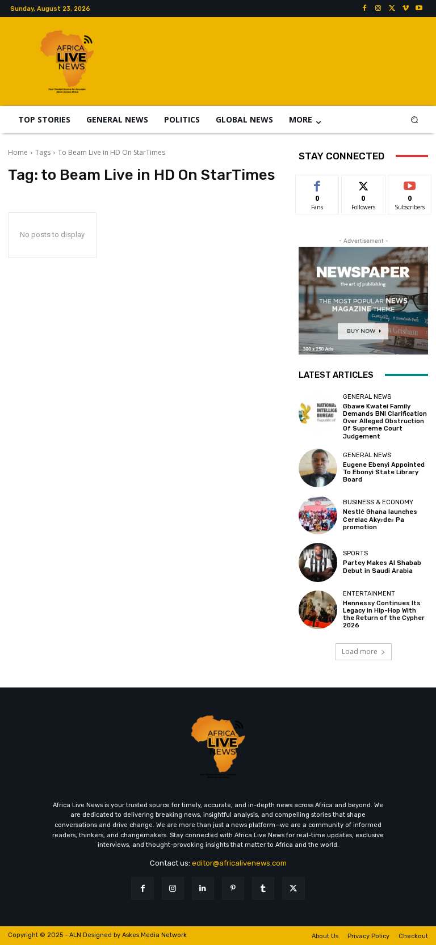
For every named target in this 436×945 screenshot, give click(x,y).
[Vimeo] (405, 8)
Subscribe (409, 183)
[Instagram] (378, 8)
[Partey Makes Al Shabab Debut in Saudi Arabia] (318, 562)
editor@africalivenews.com (239, 863)
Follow (363, 183)
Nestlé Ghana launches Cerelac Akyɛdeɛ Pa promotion (380, 519)
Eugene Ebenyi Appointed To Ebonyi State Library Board (384, 472)
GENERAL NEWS (367, 397)
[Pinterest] (233, 888)
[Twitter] (392, 8)
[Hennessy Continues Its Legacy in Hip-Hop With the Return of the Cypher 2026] (318, 609)
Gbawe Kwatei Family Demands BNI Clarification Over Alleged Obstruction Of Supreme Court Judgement (385, 421)
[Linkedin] (203, 888)
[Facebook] (364, 8)
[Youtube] (419, 8)
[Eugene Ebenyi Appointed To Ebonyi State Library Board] (318, 468)
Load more (360, 651)
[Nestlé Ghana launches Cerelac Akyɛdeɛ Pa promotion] (318, 515)
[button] (415, 119)
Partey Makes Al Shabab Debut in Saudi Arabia (382, 566)
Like (317, 183)
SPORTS (355, 553)
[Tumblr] (263, 888)
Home (18, 152)
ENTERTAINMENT (369, 593)
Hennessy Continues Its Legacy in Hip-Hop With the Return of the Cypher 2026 (384, 615)
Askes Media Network (154, 935)
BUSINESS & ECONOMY (378, 502)
